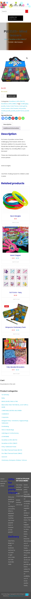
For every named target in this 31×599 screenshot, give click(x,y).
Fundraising (5, 426)
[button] (27, 58)
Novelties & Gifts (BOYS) (17, 101)
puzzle (13, 111)
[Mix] (19, 118)
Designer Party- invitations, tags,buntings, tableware (15, 422)
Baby (3, 398)
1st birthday (5, 395)
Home (6, 39)
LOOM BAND (5, 436)
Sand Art (4, 457)
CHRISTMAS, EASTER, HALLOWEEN (12, 410)
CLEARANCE (5, 414)
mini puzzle (22, 108)
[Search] (26, 11)
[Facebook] (2, 118)
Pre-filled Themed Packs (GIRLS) (12, 453)
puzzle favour (20, 111)
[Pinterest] (12, 118)
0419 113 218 (19, 505)
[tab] (7, 124)
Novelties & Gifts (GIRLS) (17, 39)
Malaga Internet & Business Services (18, 596)
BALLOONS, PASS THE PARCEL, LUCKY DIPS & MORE (15, 406)
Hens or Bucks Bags (8, 430)
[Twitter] (6, 118)
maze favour (14, 106)
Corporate (5, 417)
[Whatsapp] (23, 118)
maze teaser (5, 108)
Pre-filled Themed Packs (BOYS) (12, 450)
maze (8, 106)
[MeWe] (16, 118)
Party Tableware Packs (9, 447)
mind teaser (14, 108)
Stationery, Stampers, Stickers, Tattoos (14, 460)
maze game (23, 106)
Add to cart (11, 96)
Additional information (11, 128)
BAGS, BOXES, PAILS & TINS (10, 401)
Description (7, 124)
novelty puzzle (5, 111)
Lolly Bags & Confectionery (10, 433)
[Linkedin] (9, 118)
